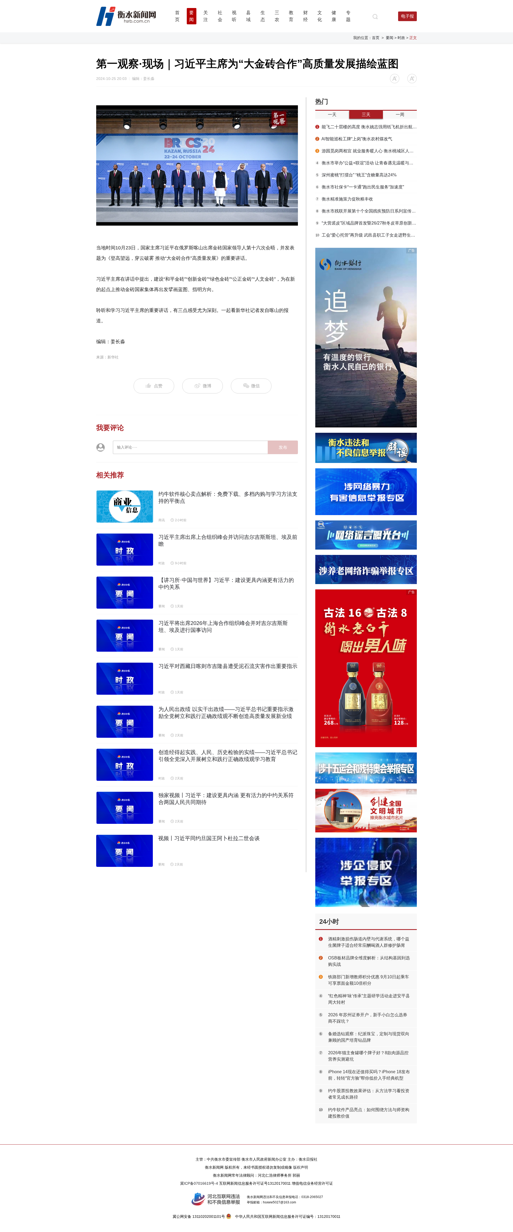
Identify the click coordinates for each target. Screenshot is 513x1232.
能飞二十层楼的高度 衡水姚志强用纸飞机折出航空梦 (366, 127)
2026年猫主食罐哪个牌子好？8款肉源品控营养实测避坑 (368, 1056)
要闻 (389, 38)
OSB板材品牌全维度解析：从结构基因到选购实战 (369, 961)
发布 (283, 447)
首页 (375, 38)
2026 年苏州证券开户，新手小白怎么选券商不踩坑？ (367, 1018)
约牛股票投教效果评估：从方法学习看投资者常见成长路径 (368, 1093)
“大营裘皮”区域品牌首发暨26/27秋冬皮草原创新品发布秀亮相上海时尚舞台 (366, 223)
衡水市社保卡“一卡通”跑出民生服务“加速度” (360, 187)
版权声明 (300, 1167)
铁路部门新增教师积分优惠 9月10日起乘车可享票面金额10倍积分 (368, 980)
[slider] (191, 221)
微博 (207, 386)
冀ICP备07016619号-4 (199, 1183)
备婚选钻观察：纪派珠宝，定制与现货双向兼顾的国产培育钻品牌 (368, 1037)
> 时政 (399, 38)
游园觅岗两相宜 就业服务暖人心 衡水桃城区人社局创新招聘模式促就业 (366, 151)
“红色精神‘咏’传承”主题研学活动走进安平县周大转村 (369, 999)
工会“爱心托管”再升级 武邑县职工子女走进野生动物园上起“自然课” (366, 235)
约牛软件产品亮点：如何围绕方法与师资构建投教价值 (368, 1112)
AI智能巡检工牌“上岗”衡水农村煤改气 (354, 139)
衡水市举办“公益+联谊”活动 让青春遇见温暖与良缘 (366, 163)
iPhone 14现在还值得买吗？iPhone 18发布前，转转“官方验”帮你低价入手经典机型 (369, 1074)
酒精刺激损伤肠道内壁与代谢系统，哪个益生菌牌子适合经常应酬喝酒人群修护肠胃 (368, 942)
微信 (255, 386)
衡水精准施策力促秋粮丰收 (344, 199)
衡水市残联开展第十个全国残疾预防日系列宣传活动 (366, 211)
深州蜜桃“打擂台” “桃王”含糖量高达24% (356, 175)
